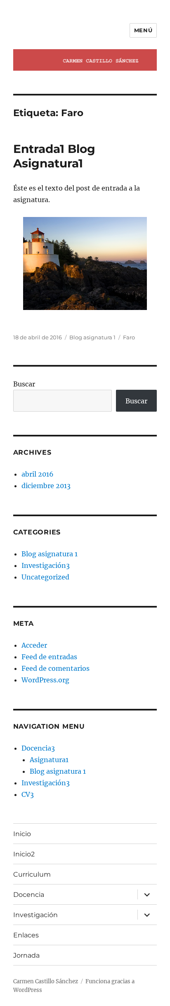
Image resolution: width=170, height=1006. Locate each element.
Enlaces (26, 935)
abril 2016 (37, 474)
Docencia (28, 895)
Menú (143, 30)
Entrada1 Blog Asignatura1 (54, 156)
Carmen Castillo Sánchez (45, 981)
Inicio (22, 834)
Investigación (35, 915)
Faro (129, 337)
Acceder (34, 645)
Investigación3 (45, 565)
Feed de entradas (49, 657)
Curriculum (32, 874)
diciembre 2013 (46, 486)
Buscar (24, 384)
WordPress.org (45, 680)
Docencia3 (38, 748)
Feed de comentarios (55, 668)
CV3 (27, 794)
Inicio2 (24, 854)
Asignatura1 (49, 760)
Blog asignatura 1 (92, 337)
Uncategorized (45, 577)
